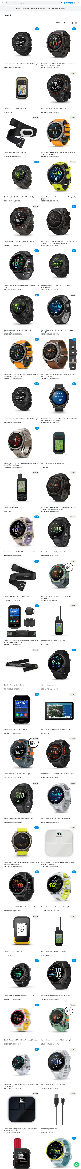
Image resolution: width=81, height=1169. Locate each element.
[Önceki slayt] (7, 44)
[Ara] (61, 3)
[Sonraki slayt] (37, 44)
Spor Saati (26, 8)
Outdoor (62, 8)
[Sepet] (78, 3)
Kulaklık (18, 8)
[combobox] (32, 3)
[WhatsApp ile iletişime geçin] (76, 1164)
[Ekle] (36, 59)
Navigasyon (35, 8)
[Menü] (2, 3)
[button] (66, 23)
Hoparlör (55, 8)
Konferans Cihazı (45, 8)
